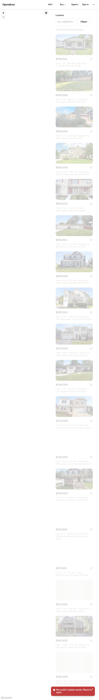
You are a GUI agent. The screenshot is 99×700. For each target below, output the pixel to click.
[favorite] (91, 59)
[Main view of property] (74, 44)
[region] (25, 355)
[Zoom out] (3, 17)
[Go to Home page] (9, 4)
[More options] (93, 4)
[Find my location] (46, 13)
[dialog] (73, 691)
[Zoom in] (3, 13)
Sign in (85, 5)
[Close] (92, 689)
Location (60, 15)
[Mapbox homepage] (6, 697)
